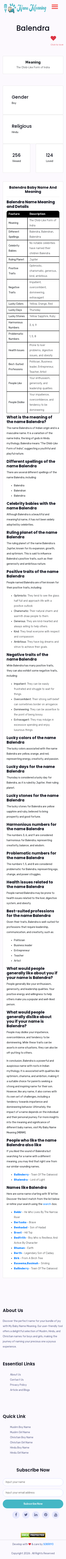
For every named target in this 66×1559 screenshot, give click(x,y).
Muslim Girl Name (20, 1432)
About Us (15, 1374)
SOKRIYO (48, 1544)
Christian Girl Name (21, 1442)
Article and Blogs (20, 1390)
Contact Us (17, 1379)
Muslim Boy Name (20, 1427)
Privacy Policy (18, 1384)
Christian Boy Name (21, 1437)
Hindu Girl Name (19, 1452)
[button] (53, 6)
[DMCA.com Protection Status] (33, 1535)
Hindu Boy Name (19, 1447)
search (47, 1204)
